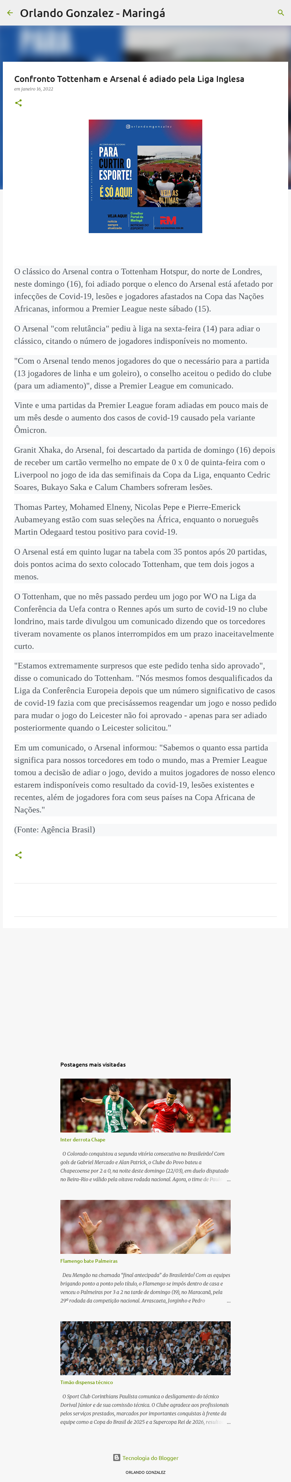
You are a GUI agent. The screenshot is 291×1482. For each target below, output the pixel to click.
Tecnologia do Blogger (150, 1457)
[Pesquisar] (175, 12)
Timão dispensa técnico (86, 1382)
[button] (18, 103)
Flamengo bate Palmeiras (88, 1260)
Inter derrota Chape (82, 1139)
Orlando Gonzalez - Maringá (92, 13)
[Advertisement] (145, 988)
